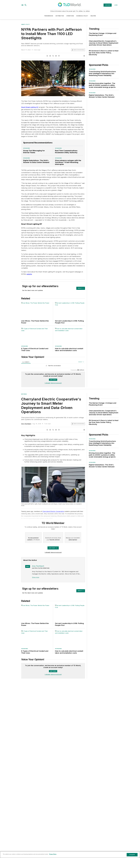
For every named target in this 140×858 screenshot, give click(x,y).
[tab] (26, 362)
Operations (70, 15)
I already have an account (53, 383)
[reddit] (56, 56)
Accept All (132, 854)
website (29, 274)
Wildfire (93, 15)
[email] (59, 56)
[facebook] (47, 56)
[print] (84, 56)
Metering (24, 394)
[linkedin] (50, 56)
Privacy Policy (52, 854)
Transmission (48, 15)
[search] (25, 5)
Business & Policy (82, 15)
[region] (53, 366)
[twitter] (53, 56)
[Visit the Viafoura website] (80, 370)
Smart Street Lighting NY (30, 107)
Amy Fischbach (26, 424)
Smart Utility (25, 24)
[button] (22, 5)
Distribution (60, 15)
